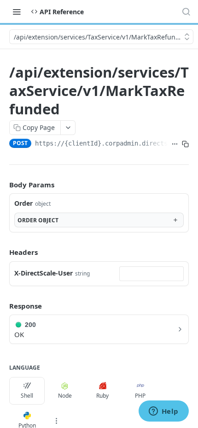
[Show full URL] (174, 144)
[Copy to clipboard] (185, 144)
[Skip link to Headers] (3, 252)
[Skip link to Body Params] (3, 184)
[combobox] (151, 273)
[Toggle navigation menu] (16, 11)
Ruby (102, 396)
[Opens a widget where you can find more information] (163, 411)
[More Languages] (56, 421)
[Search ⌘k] (186, 11)
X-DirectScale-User (43, 273)
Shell (27, 396)
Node (65, 396)
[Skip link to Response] (3, 306)
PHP (140, 396)
